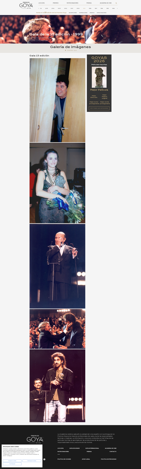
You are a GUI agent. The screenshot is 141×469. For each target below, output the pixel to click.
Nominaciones (83, 12)
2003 (59, 8)
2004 (52, 8)
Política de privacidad (108, 459)
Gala (75, 50)
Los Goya (42, 3)
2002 (65, 8)
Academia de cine (106, 3)
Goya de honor (74, 448)
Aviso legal (86, 459)
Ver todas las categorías (99, 108)
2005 (46, 8)
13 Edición (70, 50)
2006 (40, 8)
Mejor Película (99, 90)
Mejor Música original (104, 96)
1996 (102, 8)
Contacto (113, 451)
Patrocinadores (72, 3)
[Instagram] (44, 459)
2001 (72, 8)
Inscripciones (73, 12)
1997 (96, 8)
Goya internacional (92, 448)
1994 (113, 8)
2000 (78, 8)
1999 (84, 8)
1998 (90, 8)
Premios (55, 3)
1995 (107, 8)
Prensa (89, 3)
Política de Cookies (64, 459)
